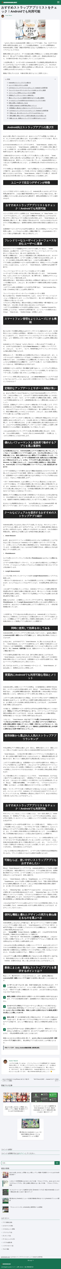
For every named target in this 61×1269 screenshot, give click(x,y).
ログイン (22, 1153)
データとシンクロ (8, 1239)
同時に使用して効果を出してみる (18, 103)
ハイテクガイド (7, 1245)
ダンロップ (6, 1235)
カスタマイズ (6, 1225)
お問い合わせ (20, 1267)
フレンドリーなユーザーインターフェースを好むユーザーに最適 (27, 90)
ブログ (4, 1249)
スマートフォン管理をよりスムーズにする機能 (22, 93)
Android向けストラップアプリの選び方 (20, 82)
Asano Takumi (8, 15)
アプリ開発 (6, 1222)
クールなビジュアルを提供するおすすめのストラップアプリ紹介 (27, 100)
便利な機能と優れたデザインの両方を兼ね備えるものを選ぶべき (27, 115)
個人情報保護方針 (29, 1267)
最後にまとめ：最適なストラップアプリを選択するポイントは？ (27, 118)
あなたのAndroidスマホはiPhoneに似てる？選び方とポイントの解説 (16, 1080)
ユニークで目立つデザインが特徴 (18, 85)
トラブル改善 (6, 1242)
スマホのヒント (7, 1229)
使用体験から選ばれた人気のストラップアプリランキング (25, 108)
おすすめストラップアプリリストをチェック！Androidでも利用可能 (28, 87)
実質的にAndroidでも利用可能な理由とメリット (23, 105)
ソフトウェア (6, 1232)
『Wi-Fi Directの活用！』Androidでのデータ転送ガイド (45, 1080)
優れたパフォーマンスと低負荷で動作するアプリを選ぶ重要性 (26, 98)
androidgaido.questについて (8, 1267)
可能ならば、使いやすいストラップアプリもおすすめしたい (26, 113)
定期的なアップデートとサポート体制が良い (21, 95)
